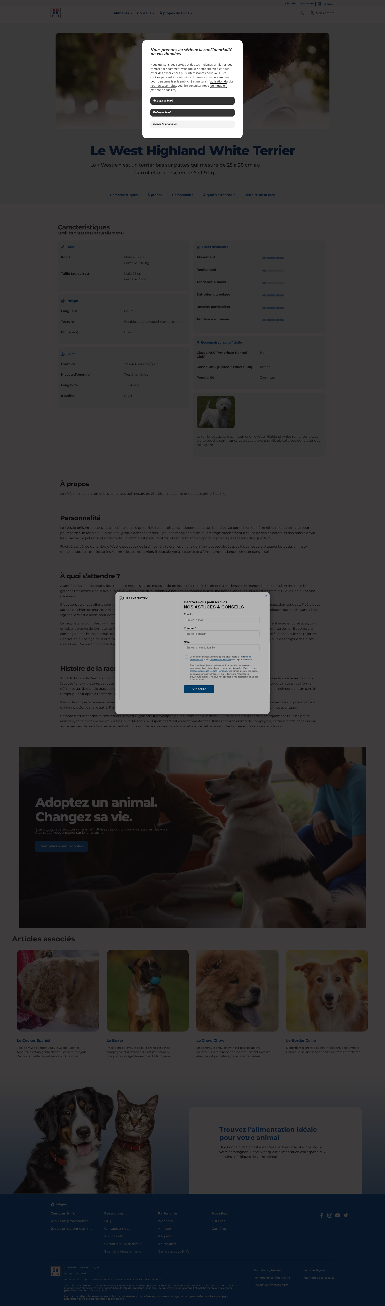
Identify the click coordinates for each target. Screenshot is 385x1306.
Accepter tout (163, 100)
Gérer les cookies (165, 124)
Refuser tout (162, 112)
